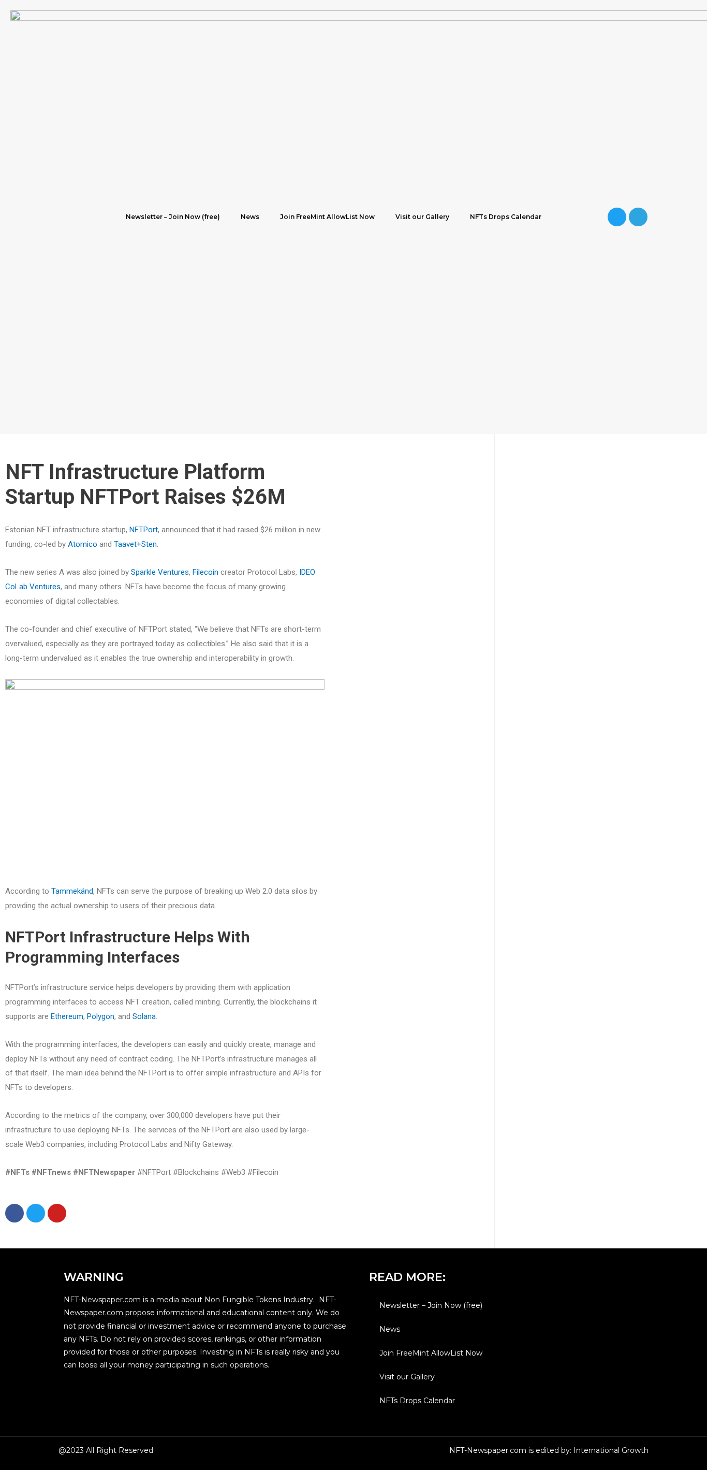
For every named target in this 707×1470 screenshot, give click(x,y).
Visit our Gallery (422, 217)
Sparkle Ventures (160, 572)
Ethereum (67, 1016)
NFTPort (143, 529)
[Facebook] (14, 1213)
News (250, 217)
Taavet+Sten (135, 544)
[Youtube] (57, 1213)
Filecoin (205, 572)
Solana (144, 1016)
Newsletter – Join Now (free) (173, 217)
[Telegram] (638, 217)
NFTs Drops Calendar (505, 217)
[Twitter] (617, 217)
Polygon (100, 1016)
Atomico (82, 544)
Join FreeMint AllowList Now (327, 217)
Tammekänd (72, 891)
